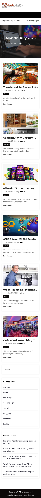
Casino (6, 94)
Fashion (6, 424)
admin (22, 90)
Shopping (7, 397)
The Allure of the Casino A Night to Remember (20, 87)
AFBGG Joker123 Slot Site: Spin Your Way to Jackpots (20, 239)
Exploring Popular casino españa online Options (20, 442)
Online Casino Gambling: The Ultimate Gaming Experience (20, 340)
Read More (7, 104)
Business (7, 144)
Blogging (7, 413)
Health (6, 392)
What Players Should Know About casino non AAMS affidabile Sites (17, 465)
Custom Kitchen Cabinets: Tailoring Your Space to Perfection (20, 137)
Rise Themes (29, 495)
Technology (8, 403)
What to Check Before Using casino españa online (18, 449)
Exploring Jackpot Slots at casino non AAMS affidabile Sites (19, 457)
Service (6, 296)
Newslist (10, 495)
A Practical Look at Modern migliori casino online (18, 472)
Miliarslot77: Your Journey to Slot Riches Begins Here (20, 188)
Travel (6, 408)
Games (6, 387)
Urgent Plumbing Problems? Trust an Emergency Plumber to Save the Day (20, 289)
